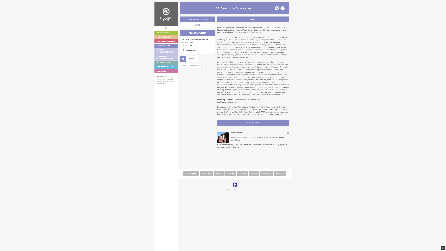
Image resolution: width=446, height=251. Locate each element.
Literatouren (162, 71)
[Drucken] (277, 8)
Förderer (230, 173)
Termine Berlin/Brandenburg (165, 51)
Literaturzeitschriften (166, 41)
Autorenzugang (191, 173)
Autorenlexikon (163, 33)
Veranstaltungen (163, 45)
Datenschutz (266, 173)
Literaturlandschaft (165, 67)
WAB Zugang (206, 173)
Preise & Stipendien (164, 37)
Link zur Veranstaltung (190, 66)
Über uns (219, 173)
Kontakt (254, 173)
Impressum (280, 173)
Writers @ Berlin (163, 63)
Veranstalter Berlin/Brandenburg (165, 57)
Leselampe (242, 173)
